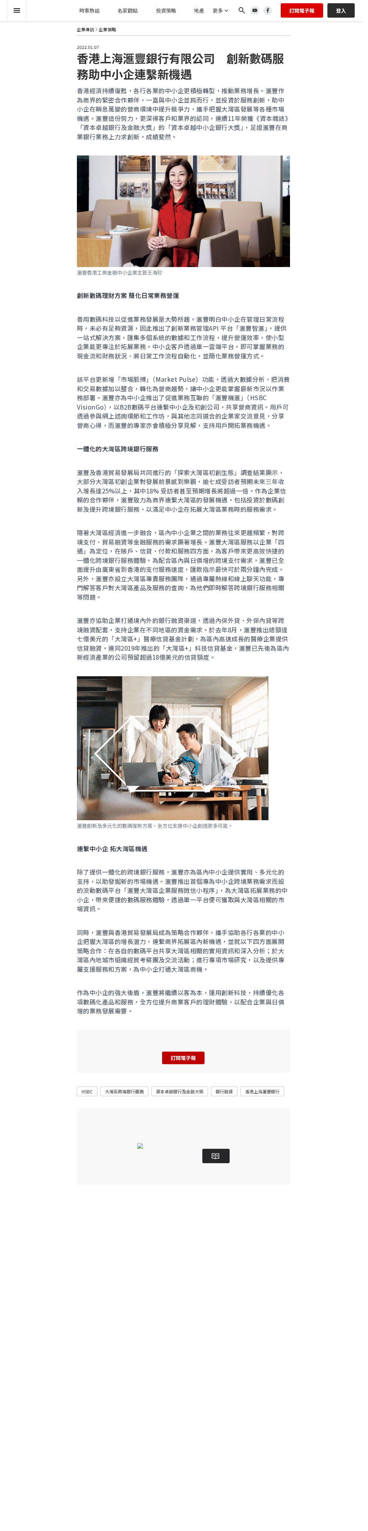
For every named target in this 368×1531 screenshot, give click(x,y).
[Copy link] (54, 68)
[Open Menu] (16, 10)
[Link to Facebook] (267, 10)
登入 (341, 10)
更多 (218, 10)
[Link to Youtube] (254, 10)
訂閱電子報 (301, 10)
